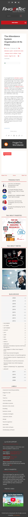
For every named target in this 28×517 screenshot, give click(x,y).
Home (14, 175)
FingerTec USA (12, 56)
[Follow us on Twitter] (12, 2)
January (6, 369)
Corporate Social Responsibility (11, 390)
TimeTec (5, 398)
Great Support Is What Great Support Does (13, 350)
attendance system (8, 51)
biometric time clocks (18, 51)
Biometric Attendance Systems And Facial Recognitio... (15, 346)
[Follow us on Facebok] (9, 2)
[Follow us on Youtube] (15, 2)
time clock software (8, 427)
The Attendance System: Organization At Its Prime (14, 357)
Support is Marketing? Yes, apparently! (14, 366)
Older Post (24, 175)
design (4, 419)
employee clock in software (11, 53)
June (5, 334)
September (7, 328)
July (5, 332)
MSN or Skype (13, 457)
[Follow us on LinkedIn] (18, 2)
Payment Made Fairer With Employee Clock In (13, 363)
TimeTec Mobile (7, 400)
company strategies (8, 414)
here (11, 465)
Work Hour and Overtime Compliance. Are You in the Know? (15, 202)
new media (5, 424)
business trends (7, 411)
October (6, 325)
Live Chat (12, 458)
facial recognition (7, 422)
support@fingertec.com (16, 452)
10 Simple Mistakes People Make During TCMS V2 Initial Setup (16, 191)
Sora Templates (16, 515)
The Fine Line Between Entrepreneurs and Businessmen (14, 185)
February (6, 344)
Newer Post (4, 175)
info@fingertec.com (15, 453)
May (5, 337)
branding (5, 408)
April (5, 339)
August (6, 330)
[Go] (21, 16)
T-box (4, 395)
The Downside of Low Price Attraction (14, 361)
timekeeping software (9, 429)
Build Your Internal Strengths (11, 353)
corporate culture (7, 416)
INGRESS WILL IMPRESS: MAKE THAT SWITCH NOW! (16, 196)
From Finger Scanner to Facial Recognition (15, 355)
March (6, 341)
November (7, 323)
